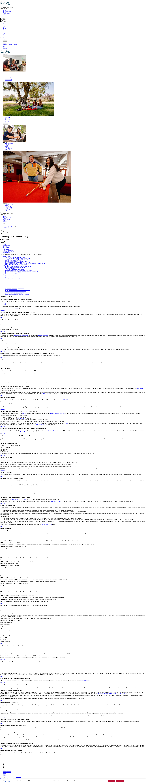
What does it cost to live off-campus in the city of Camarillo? (16, 267)
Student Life (5, 15)
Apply (4, 33)
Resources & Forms (117, 321)
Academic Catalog (8, 79)
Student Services (8, 209)
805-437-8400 (18, 777)
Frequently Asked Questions (10, 122)
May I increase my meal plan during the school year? (14, 288)
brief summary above (45, 393)
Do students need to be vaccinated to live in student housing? (16, 287)
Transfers (4, 304)
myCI (4, 23)
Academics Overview (9, 73)
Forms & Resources (8, 121)
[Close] (144, 781)
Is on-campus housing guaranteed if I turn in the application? (16, 261)
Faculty (4, 25)
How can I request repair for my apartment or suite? (14, 292)
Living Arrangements (6, 274)
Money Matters (5, 265)
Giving (4, 29)
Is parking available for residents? (11, 289)
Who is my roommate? (9, 276)
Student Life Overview (9, 204)
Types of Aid (7, 119)
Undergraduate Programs (9, 74)
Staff (3, 26)
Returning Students (8, 148)
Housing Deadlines (6, 245)
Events (4, 14)
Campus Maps (5, 775)
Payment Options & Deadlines (65, 399)
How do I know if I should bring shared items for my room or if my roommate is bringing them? (22, 281)
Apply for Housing (6, 227)
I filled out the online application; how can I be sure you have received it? (18, 258)
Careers (4, 770)
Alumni (4, 27)
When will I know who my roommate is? (12, 278)
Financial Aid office (20, 418)
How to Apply (5, 246)
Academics (5, 54)
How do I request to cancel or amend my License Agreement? (16, 264)
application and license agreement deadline (19, 499)
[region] (73, 781)
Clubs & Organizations (7, 11)
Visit (3, 34)
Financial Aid (7, 118)
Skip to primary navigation (13, 0)
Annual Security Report (7, 772)
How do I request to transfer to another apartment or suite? (15, 291)
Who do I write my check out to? (11, 273)
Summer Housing (6, 249)
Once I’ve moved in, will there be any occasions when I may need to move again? (20, 284)
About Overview (6, 28)
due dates (142, 321)
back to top (3, 310)
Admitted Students (8, 149)
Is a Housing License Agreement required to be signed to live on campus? (18, 262)
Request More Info (6, 252)
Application (16, 308)
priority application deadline (43, 335)
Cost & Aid (5, 81)
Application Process (6, 256)
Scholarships (5, 12)
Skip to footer (20, 0)
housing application (17, 335)
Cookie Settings (103, 780)
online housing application (57, 481)
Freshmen (7, 144)
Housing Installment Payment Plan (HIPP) (56, 413)
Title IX (4, 773)
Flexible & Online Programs (10, 78)
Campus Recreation (8, 208)
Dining (6, 210)
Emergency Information (7, 771)
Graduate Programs (8, 75)
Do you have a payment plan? (10, 268)
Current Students (6, 24)
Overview (4, 244)
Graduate (6, 146)
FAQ (4, 248)
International (7, 147)
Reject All (111, 780)
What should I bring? (9, 280)
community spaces (13, 380)
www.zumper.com (140, 388)
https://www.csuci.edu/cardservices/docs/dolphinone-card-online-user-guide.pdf (112, 693)
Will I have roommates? (9, 275)
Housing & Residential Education (9, 226)
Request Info (5, 35)
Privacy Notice (7, 781)
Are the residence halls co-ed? (10, 279)
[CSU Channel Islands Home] (5, 4)
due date (23, 413)
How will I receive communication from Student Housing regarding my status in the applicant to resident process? (25, 263)
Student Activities (8, 206)
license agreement (25, 335)
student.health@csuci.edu (85, 680)
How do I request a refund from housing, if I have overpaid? (16, 272)
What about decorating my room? (11, 282)
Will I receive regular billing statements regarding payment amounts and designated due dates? (22, 271)
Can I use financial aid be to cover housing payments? (14, 269)
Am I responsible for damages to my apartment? (13, 293)
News (4, 30)
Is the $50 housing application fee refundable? (13, 260)
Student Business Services (51, 430)
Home (4, 224)
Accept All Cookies (120, 780)
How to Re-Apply (6, 247)
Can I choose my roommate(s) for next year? (13, 277)
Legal (4, 774)
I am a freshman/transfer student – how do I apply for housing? (16, 257)
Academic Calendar (6, 13)
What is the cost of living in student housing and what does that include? (18, 266)
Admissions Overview (9, 143)
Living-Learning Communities (8, 251)
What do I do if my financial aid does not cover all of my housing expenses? (18, 270)
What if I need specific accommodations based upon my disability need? (18, 259)
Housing (4, 10)
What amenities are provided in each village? (13, 283)
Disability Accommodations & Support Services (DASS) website (74, 322)
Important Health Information (8, 250)
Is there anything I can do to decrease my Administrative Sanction (17, 294)
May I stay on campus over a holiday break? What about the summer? (17, 290)
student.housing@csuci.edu (47, 524)
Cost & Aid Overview (9, 117)
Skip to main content (4, 0)
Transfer (6, 145)
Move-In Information (11, 608)
